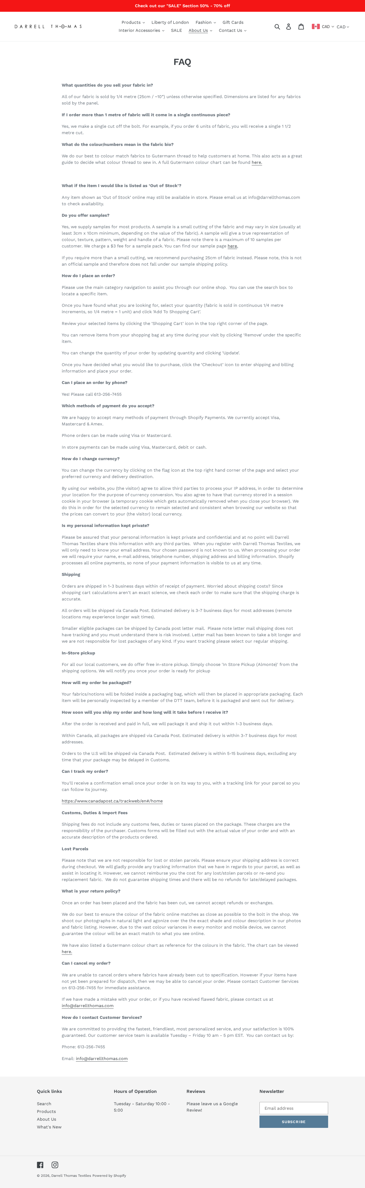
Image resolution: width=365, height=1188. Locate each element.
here (232, 246)
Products (46, 1111)
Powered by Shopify (109, 1176)
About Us (46, 1119)
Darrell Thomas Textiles (71, 1176)
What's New (49, 1126)
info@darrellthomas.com (102, 1058)
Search (44, 1103)
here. (257, 162)
